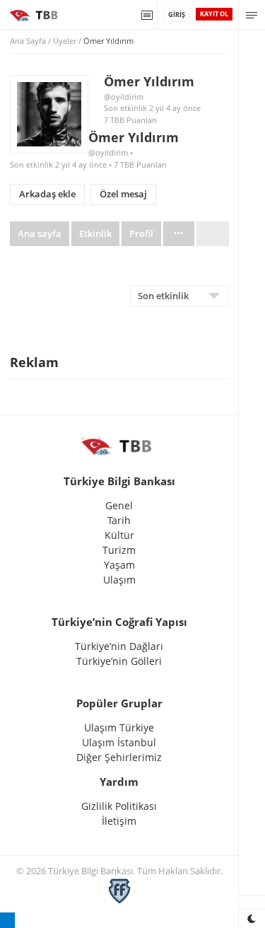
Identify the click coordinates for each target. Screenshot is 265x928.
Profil (141, 233)
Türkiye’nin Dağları (119, 646)
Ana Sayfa (28, 40)
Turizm (119, 550)
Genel (119, 505)
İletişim (119, 821)
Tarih (119, 520)
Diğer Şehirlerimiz (119, 757)
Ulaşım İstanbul (119, 742)
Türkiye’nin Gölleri (119, 661)
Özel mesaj (123, 193)
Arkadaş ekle (47, 193)
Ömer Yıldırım (149, 81)
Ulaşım (119, 579)
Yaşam (119, 565)
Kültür (119, 535)
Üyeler (64, 40)
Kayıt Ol (214, 13)
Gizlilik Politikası (119, 806)
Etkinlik (95, 233)
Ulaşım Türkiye (119, 727)
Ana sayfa (39, 233)
